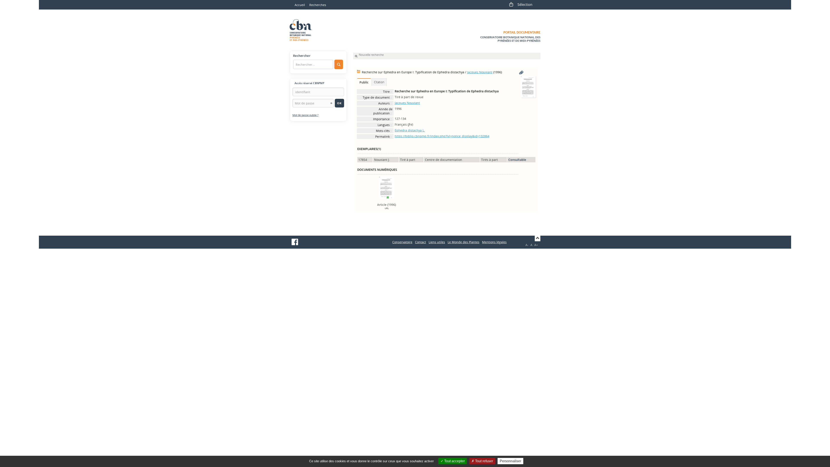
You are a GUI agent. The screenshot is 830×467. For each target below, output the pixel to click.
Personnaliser (510, 461)
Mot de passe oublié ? (305, 115)
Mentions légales (494, 242)
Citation (379, 82)
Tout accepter (454, 461)
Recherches (317, 5)
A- (526, 245)
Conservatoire (402, 242)
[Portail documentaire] (302, 30)
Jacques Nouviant (479, 72)
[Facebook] (295, 242)
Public (364, 82)
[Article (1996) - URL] (386, 187)
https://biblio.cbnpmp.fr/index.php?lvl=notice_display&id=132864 (442, 136)
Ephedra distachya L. (410, 130)
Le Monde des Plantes (463, 242)
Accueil (300, 5)
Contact (420, 242)
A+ (536, 245)
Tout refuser (483, 461)
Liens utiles (437, 242)
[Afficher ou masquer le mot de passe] (331, 103)
